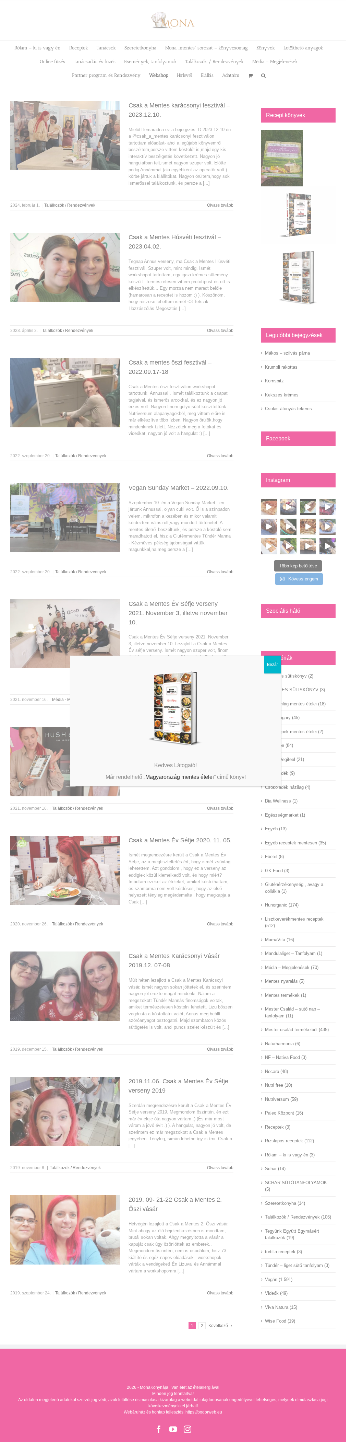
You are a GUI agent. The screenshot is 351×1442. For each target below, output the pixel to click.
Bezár (272, 664)
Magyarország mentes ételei (179, 777)
